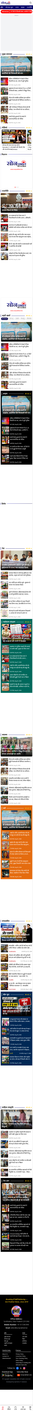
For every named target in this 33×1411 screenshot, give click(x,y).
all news (4, 319)
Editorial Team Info (21, 1365)
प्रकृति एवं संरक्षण (8, 1343)
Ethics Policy (19, 1360)
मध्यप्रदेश (24, 1343)
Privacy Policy (19, 1354)
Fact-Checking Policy (22, 1358)
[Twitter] (20, 1368)
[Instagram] (24, 1368)
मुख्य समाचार (7, 1337)
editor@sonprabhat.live (19, 1328)
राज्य (17, 7)
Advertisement (6, 1358)
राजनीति (29, 7)
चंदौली (17, 319)
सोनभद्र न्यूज (9, 7)
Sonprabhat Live (26, 1375)
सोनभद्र (11, 319)
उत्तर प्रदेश (24, 1337)
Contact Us (5, 1356)
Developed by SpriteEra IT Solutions (16, 1382)
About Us (5, 1354)
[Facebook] (17, 1368)
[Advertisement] (16, 34)
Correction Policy (21, 1356)
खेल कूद (6, 1341)
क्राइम (22, 7)
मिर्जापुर (23, 319)
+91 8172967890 (23, 1325)
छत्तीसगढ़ (24, 1341)
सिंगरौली (29, 319)
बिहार (23, 1339)
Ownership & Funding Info (23, 1363)
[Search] (30, 3)
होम (2, 7)
